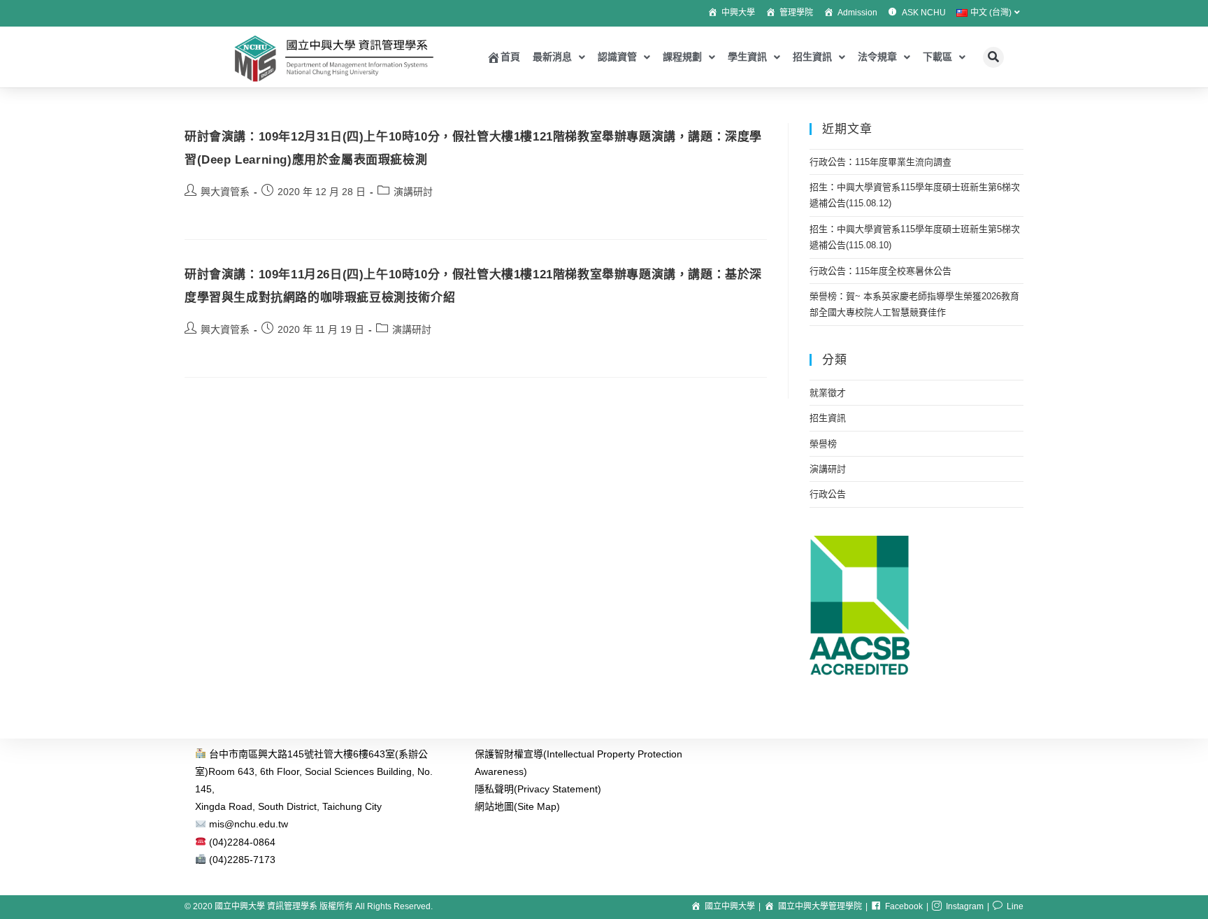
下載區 (937, 56)
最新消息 (552, 56)
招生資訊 (812, 56)
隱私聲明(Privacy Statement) (538, 789)
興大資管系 (225, 191)
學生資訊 (747, 56)
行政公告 (828, 494)
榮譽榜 (823, 444)
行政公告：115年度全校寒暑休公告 (880, 271)
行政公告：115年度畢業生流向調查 (880, 162)
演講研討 (413, 191)
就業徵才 (828, 392)
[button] (993, 57)
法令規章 (877, 56)
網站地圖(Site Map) (517, 806)
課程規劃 (682, 56)
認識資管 (617, 56)
